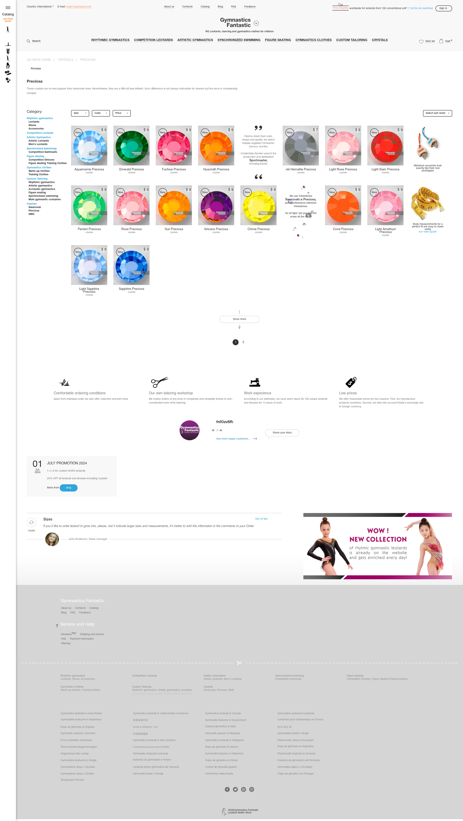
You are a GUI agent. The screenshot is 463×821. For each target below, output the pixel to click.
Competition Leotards (153, 40)
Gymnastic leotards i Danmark (78, 733)
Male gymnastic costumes (45, 199)
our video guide (428, 232)
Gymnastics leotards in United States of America (160, 713)
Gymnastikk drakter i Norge (293, 733)
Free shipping (340, 8)
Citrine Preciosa (258, 229)
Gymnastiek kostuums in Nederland (81, 720)
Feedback (250, 7)
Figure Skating (278, 40)
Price (121, 113)
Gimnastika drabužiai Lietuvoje (150, 754)
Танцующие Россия (72, 780)
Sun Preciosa (174, 229)
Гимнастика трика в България (295, 740)
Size (80, 113)
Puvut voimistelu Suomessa (76, 740)
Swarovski (35, 207)
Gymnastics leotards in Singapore (224, 740)
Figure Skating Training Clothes (48, 163)
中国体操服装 (140, 734)
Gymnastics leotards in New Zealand (154, 740)
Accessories (36, 129)
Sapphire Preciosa (131, 289)
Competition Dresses (41, 160)
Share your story (282, 433)
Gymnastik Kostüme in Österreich (224, 754)
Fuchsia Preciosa (174, 169)
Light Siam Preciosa (385, 169)
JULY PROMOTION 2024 (67, 463)
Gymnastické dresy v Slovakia (78, 767)
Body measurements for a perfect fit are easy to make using (427, 226)
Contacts (187, 7)
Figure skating (37, 193)
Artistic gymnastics (40, 186)
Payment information (82, 639)
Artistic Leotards (39, 141)
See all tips (261, 519)
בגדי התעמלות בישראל (145, 727)
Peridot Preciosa (89, 229)
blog (68, 488)
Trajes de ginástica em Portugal (295, 774)
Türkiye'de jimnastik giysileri (221, 767)
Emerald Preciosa (131, 169)
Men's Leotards (38, 144)
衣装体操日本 (140, 720)
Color (101, 113)
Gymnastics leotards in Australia (295, 713)
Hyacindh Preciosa (216, 169)
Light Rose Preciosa (343, 169)
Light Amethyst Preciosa (385, 231)
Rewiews (68, 634)
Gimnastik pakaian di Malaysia (222, 733)
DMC (32, 214)
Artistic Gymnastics (195, 40)
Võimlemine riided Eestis (219, 774)
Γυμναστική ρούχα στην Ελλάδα (151, 747)
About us (169, 7)
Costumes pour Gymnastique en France (300, 720)
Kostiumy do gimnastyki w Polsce (152, 760)
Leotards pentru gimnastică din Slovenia (156, 767)
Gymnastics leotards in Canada (223, 713)
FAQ (233, 7)
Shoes (32, 125)
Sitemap (66, 643)
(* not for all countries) (420, 8)
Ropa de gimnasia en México (222, 747)
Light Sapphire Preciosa (89, 290)
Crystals (380, 40)
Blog (220, 7)
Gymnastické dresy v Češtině (77, 774)
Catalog (205, 7)
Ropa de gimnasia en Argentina (295, 746)
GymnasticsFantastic (235, 23)
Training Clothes (38, 174)
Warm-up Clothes (39, 171)
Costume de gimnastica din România (298, 760)
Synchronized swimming (43, 196)
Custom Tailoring (351, 40)
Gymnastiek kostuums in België (79, 760)
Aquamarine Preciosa (89, 169)
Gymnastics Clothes (314, 40)
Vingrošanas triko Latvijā (75, 754)
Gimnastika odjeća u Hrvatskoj (294, 767)
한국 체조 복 (284, 727)
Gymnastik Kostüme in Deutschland (225, 720)
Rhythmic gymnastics (110, 40)
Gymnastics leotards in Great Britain (81, 713)
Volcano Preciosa (216, 229)
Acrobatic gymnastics (42, 189)
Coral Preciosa (343, 229)
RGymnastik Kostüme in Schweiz (296, 754)
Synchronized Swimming (239, 40)
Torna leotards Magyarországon (79, 747)
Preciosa (34, 211)
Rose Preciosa (131, 229)
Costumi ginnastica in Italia (220, 726)
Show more (239, 319)
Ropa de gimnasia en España (77, 727)
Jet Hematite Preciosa (301, 169)
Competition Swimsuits (43, 152)
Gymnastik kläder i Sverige (148, 774)
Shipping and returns (92, 634)
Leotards (34, 122)
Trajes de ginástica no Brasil (221, 760)
